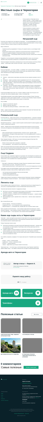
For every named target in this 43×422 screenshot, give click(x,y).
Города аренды (4, 391)
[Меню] (41, 3)
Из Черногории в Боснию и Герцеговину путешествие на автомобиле (29, 355)
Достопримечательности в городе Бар (10, 354)
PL (35, 2)
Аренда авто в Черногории (6, 6)
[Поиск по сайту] (38, 3)
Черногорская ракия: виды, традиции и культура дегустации (10, 335)
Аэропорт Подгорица (4, 400)
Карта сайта (27, 413)
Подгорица (3, 398)
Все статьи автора (16, 267)
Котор (2, 395)
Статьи (13, 6)
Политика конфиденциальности (19, 413)
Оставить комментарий (31, 367)
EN (30, 2)
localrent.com (37, 397)
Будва (2, 393)
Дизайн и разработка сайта (21, 415)
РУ (28, 2)
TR (33, 2)
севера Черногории (4, 119)
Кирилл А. (31, 14)
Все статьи (36, 314)
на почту (28, 394)
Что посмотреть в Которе (28, 334)
